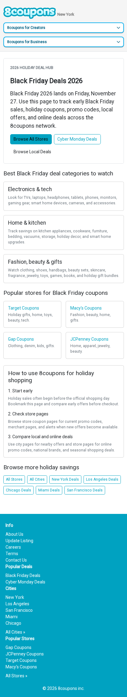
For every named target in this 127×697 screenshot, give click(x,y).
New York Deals (65, 479)
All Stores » (16, 675)
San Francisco (19, 610)
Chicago (13, 623)
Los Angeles (17, 603)
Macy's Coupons (21, 666)
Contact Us (16, 560)
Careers (13, 547)
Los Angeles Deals (102, 479)
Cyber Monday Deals (77, 139)
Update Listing (19, 540)
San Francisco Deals (85, 490)
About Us (14, 534)
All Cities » (15, 632)
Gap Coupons (18, 647)
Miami (12, 616)
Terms (12, 553)
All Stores (14, 479)
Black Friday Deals (23, 575)
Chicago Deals (18, 490)
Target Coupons (21, 660)
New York (15, 597)
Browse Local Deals (32, 151)
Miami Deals (49, 490)
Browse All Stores (31, 139)
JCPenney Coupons (25, 653)
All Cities (37, 479)
